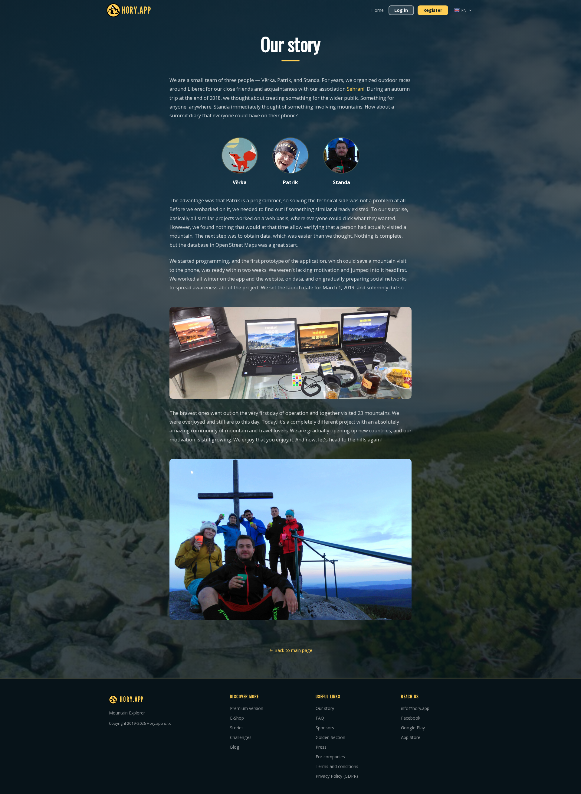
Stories (237, 728)
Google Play (413, 728)
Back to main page (292, 650)
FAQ (320, 718)
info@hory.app (415, 708)
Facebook (410, 718)
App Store (410, 737)
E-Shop (237, 718)
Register (432, 10)
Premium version (246, 708)
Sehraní (356, 89)
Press (321, 747)
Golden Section (330, 737)
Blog (234, 747)
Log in (401, 10)
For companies (330, 757)
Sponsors (325, 728)
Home (377, 10)
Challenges (240, 737)
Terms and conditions (337, 766)
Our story (325, 708)
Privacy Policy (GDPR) (337, 776)
